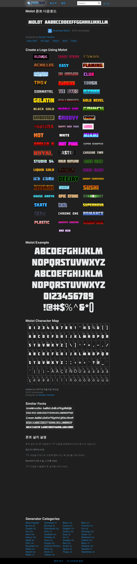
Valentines (88, 551)
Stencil (30, 551)
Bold (65, 40)
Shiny (48, 549)
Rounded (32, 546)
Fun (29, 531)
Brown (30, 525)
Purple (49, 543)
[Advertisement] (12, 49)
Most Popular (32, 522)
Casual (68, 525)
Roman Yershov (47, 37)
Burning (49, 525)
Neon (48, 540)
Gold (30, 534)
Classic (31, 528)
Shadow (87, 546)
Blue (85, 522)
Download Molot (61, 30)
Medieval (87, 537)
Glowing (87, 531)
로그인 (106, 3)
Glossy (68, 531)
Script (67, 546)
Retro (85, 543)
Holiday (49, 537)
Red (67, 543)
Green (86, 534)
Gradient (50, 534)
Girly (48, 531)
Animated (50, 522)
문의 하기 (58, 561)
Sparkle (86, 549)
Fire (84, 528)
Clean (74, 40)
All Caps (45, 40)
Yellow (49, 554)
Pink (30, 543)
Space (67, 549)
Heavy (56, 40)
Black (67, 522)
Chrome (87, 525)
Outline (86, 540)
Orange (68, 540)
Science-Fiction (53, 546)
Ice (66, 537)
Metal (30, 540)
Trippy (67, 551)
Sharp (30, 549)
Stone (48, 551)
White (30, 554)
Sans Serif (32, 40)
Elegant (68, 528)
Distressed (51, 528)
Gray (67, 534)
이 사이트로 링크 (75, 561)
